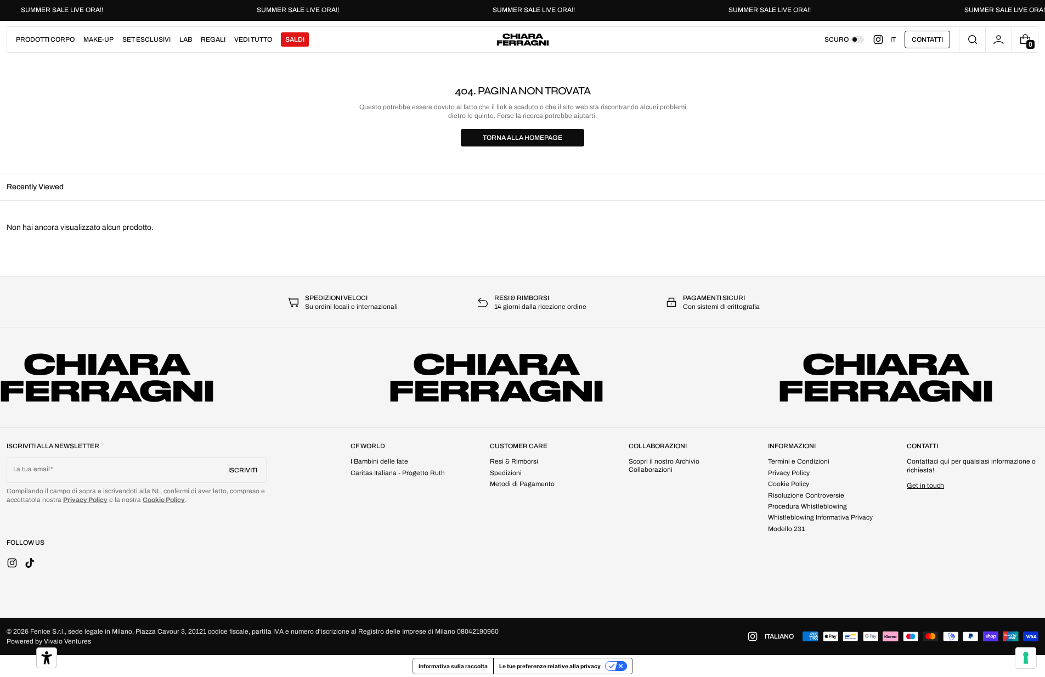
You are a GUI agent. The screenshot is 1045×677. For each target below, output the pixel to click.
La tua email (31, 469)
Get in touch (925, 485)
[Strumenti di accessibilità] (46, 657)
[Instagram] (881, 39)
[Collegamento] (522, 10)
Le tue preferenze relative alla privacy (550, 666)
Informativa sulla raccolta (453, 666)
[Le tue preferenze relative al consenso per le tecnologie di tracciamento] (1025, 657)
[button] (972, 39)
